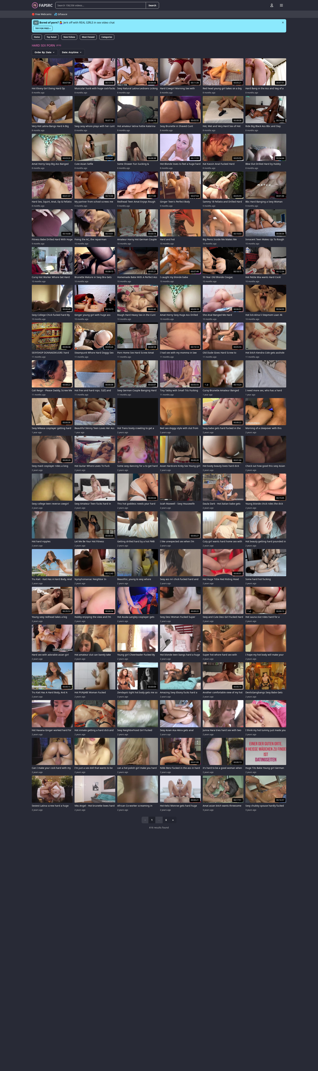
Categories (107, 37)
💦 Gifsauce (60, 14)
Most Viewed (88, 37)
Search (152, 5)
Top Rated (51, 37)
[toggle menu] (264, 5)
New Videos (69, 37)
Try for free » (43, 28)
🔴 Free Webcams (42, 14)
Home (37, 37)
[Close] (283, 22)
